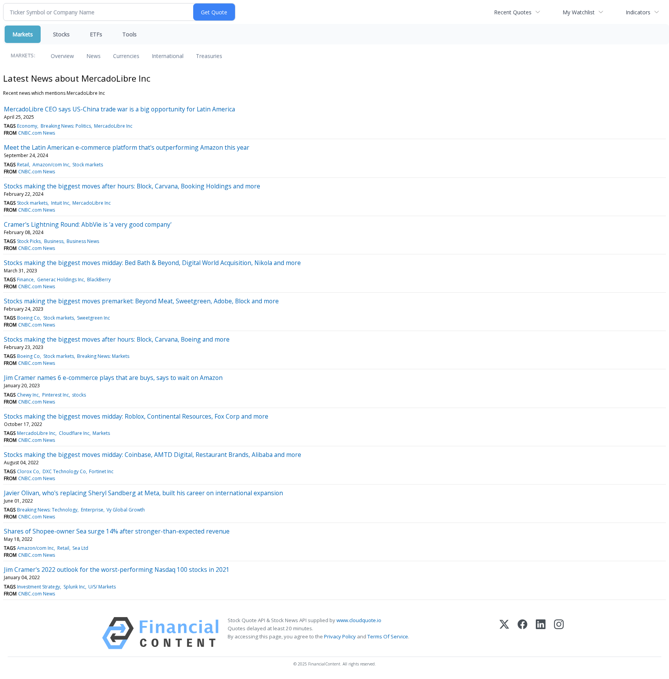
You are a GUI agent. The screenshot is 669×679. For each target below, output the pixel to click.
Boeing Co (28, 318)
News (93, 56)
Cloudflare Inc (74, 433)
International (168, 56)
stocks (79, 395)
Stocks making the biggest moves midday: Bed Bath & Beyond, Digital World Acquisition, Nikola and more (152, 262)
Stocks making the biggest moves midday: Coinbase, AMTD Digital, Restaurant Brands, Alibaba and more (152, 454)
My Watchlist (579, 12)
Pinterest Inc (55, 395)
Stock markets (87, 164)
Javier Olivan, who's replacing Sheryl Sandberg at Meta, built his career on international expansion (143, 493)
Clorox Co (28, 471)
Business (53, 241)
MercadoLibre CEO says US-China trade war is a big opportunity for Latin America (119, 109)
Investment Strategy (38, 586)
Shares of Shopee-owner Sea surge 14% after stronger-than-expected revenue (117, 531)
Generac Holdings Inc (60, 279)
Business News (83, 241)
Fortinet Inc (101, 471)
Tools (129, 34)
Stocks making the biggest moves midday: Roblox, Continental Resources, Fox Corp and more (136, 416)
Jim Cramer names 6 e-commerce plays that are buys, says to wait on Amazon (113, 377)
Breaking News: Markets (103, 356)
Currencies (126, 56)
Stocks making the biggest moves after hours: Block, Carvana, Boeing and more (117, 339)
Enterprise (92, 509)
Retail (23, 164)
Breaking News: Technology (47, 509)
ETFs (96, 34)
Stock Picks (29, 241)
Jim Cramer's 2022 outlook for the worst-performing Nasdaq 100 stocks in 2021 (117, 569)
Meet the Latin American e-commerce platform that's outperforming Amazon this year (126, 147)
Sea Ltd (80, 548)
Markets (22, 34)
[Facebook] (522, 633)
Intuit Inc (60, 203)
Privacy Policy (340, 636)
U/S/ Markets (102, 586)
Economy (27, 126)
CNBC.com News (36, 133)
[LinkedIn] (541, 633)
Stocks (61, 34)
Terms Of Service (387, 636)
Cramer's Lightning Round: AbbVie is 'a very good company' (88, 224)
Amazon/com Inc (51, 164)
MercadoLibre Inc (113, 126)
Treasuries (209, 56)
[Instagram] (559, 633)
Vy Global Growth (125, 509)
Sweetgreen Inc (93, 318)
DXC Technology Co (64, 471)
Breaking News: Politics (66, 126)
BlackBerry (99, 279)
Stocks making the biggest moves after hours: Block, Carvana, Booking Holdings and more (132, 186)
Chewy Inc (28, 395)
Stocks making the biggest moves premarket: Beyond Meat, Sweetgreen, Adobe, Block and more (141, 301)
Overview (62, 56)
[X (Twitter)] (504, 633)
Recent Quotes (513, 12)
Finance (25, 279)
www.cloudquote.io (358, 620)
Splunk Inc (74, 586)
